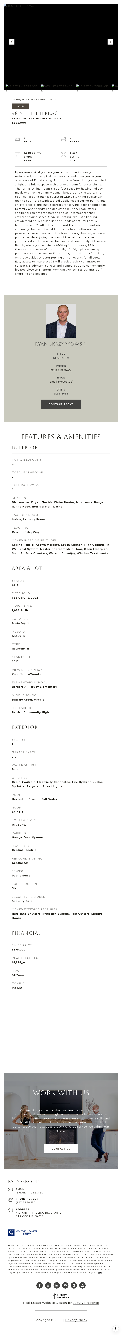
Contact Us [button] (61, 1148)
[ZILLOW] (82, 1285)
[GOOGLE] (74, 1285)
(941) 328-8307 (61, 369)
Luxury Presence (86, 1303)
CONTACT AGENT (61, 404)
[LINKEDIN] (57, 1285)
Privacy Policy (76, 1320)
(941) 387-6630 (25, 1202)
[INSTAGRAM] (48, 1285)
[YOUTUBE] (65, 1285)
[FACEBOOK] (39, 1285)
